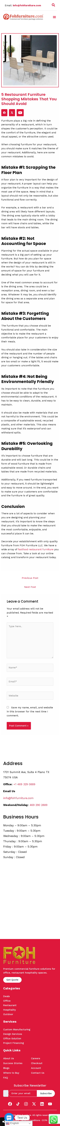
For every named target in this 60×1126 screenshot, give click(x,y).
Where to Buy (11, 1072)
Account (36, 1068)
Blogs (6, 1068)
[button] (53, 5)
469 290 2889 (38, 805)
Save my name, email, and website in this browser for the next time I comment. (30, 711)
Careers (35, 1058)
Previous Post (30, 578)
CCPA (44, 1120)
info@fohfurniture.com (27, 5)
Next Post (30, 587)
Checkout (36, 1063)
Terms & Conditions (30, 1120)
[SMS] (9, 1117)
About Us (8, 1058)
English (14, 1123)
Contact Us (37, 1072)
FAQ (5, 1077)
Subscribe (46, 1093)
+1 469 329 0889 (24, 784)
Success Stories (12, 1063)
